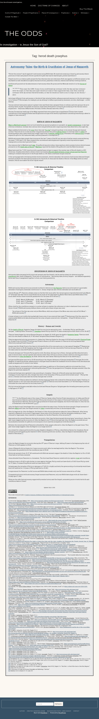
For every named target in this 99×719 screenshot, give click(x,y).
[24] (9, 634)
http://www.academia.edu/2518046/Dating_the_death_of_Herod (29, 646)
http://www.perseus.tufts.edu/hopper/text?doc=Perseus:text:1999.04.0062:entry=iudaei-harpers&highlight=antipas (43, 590)
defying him (79, 133)
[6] (9, 523)
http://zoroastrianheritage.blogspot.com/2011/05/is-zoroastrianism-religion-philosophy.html (34, 516)
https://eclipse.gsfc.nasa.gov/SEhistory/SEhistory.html (24, 582)
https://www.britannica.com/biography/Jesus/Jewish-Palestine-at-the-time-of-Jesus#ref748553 (62, 619)
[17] (9, 601)
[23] (9, 631)
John (42, 408)
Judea (82, 132)
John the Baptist (25, 356)
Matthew (39, 147)
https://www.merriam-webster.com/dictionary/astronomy (47, 500)
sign (32, 130)
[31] (9, 658)
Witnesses (84, 13)
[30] (9, 654)
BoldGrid (44, 713)
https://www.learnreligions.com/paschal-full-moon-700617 (25, 565)
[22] (9, 630)
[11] (9, 577)
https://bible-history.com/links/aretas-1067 (37, 634)
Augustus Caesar (73, 334)
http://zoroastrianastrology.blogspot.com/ (29, 517)
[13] (9, 580)
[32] (9, 663)
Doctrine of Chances (49, 6)
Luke (33, 145)
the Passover (57, 288)
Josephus (37, 331)
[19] (9, 615)
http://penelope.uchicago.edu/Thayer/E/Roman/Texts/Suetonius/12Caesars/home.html (62, 610)
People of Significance (31, 13)
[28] (9, 651)
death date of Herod (27, 147)
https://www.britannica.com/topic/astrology (21, 505)
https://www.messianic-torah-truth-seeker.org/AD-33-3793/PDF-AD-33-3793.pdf (31, 553)
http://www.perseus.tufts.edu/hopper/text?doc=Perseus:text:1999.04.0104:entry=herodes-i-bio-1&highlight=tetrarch (44, 639)
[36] (9, 669)
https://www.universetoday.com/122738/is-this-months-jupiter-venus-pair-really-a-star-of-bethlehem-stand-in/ (40, 531)
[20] (9, 616)
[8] (9, 546)
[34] (9, 666)
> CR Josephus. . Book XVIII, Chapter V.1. (62, 633)
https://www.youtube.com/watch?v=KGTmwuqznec (65, 537)
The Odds (23, 33)
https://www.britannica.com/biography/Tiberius (31, 604)
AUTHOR (22, 711)
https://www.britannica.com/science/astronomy (22, 502)
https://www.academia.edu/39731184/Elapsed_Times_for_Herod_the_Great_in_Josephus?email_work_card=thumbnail (42, 544)
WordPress (62, 713)
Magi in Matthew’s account (17, 125)
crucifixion (12, 276)
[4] (9, 514)
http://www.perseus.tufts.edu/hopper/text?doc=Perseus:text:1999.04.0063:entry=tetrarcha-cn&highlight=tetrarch (39, 657)
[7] (9, 538)
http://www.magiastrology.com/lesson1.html (21, 519)
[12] (9, 579)
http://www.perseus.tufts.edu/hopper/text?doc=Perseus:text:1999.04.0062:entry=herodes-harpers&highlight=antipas (42, 632)
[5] (9, 520)
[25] (9, 642)
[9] (9, 555)
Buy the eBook (86, 9)
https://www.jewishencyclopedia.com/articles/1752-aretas (25, 649)
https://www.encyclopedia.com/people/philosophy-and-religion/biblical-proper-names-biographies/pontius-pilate (40, 622)
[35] (9, 667)
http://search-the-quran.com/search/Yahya (60, 520)
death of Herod (18, 329)
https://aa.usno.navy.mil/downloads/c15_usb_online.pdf (51, 547)
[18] (9, 607)
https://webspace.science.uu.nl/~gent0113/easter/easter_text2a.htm (58, 549)
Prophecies (65, 13)
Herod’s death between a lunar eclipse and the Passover (68, 152)
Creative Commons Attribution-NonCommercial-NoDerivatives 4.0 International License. (49, 495)
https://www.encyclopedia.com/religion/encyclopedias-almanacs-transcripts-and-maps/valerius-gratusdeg (47, 612)
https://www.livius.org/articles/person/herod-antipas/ (24, 648)
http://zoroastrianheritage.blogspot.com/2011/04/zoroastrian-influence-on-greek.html (32, 508)
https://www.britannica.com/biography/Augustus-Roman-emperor (43, 603)
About (65, 6)
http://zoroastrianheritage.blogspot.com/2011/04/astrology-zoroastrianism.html (39, 510)
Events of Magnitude (12, 13)
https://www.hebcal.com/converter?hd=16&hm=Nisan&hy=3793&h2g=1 (54, 550)
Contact (76, 711)
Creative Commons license (36, 711)
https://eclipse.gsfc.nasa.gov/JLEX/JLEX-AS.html (45, 567)
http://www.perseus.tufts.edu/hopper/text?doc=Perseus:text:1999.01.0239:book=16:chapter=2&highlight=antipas (55, 600)
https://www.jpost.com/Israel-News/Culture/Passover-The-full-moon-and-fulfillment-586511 (58, 561)
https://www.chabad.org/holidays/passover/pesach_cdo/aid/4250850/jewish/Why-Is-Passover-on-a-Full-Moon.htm (41, 558)
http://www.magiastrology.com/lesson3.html (21, 526)
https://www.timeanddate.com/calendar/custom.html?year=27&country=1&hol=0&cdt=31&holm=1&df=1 (40, 576)
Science (75, 13)
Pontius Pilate (85, 339)
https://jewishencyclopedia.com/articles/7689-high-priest (50, 616)
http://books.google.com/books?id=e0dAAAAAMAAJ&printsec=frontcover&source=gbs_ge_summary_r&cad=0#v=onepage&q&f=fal (45, 593)
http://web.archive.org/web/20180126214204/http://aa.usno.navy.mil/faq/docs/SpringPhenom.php (59, 571)
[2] (9, 504)
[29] (9, 652)
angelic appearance (74, 125)
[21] (9, 618)
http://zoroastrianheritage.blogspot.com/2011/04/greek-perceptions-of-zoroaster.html (32, 525)
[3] (9, 507)
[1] (8, 500)
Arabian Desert (61, 132)
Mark (17, 408)
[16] (9, 598)
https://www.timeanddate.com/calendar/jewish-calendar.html (49, 559)
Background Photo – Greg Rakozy (59, 711)
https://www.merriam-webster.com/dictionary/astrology (46, 504)
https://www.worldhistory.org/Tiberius (19, 606)
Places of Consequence (50, 13)
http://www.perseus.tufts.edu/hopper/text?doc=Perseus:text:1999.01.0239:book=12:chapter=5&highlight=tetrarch (44, 654)
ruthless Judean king (56, 133)
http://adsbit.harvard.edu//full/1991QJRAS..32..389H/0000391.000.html (61, 528)
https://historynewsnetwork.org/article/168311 (21, 627)
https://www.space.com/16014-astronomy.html (70, 502)
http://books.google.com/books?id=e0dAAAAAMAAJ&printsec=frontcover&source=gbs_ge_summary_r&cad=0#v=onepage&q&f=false (42, 596)
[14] (9, 586)
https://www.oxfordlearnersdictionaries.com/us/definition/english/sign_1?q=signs (43, 522)
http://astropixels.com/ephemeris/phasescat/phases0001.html (26, 570)
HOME (33, 6)
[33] (9, 664)
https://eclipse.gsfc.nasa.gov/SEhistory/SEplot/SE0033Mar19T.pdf (43, 583)
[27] (9, 643)
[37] (9, 671)
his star (47, 130)
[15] (9, 589)
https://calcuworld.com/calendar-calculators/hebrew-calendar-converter (45, 552)
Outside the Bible (11, 17)
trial (77, 458)
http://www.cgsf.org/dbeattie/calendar (57, 546)
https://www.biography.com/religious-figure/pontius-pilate (43, 621)
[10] (9, 568)
